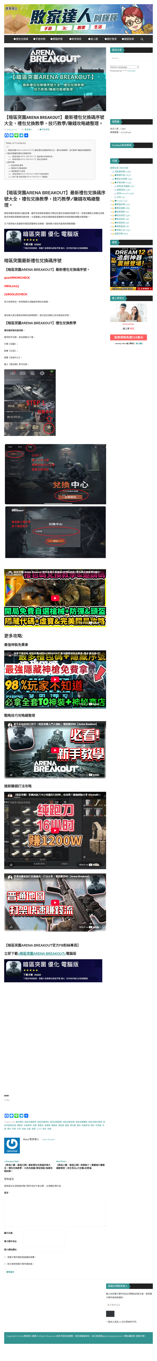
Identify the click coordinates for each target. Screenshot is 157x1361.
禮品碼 (61, 1125)
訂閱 (110, 1313)
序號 (14, 1129)
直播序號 (86, 1125)
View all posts (48, 1139)
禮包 (9, 1129)
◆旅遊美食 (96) (122, 222)
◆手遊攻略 (39, 39)
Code (39, 1129)
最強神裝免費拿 (17, 165)
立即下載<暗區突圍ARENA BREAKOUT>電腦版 (29, 177)
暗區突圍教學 (30, 1122)
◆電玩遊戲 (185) (122, 208)
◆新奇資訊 (75, 39)
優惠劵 (20, 1125)
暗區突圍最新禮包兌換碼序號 (19, 153)
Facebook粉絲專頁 (121, 145)
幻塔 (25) (121, 197)
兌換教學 (28, 1125)
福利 (92, 1125)
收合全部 (124, 168)
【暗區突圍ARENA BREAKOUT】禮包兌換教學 (29, 159)
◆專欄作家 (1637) (123, 175)
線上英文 (114, 305)
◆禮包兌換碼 (20, 39)
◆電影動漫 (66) (122, 226)
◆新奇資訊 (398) (122, 215)
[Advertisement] (55, 1007)
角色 (44, 1129)
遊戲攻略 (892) (121, 233)
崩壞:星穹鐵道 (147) (125, 186)
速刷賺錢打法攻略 (18, 171)
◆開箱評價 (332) (122, 204)
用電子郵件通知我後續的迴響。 (22, 1257)
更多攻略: (11, 162)
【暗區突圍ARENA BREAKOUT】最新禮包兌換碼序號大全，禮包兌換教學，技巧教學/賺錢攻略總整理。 (50, 150)
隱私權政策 (129, 1336)
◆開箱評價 (56, 39)
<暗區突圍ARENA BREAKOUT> (42, 954)
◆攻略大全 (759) (122, 230)
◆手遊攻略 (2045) (123, 182)
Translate (131, 71)
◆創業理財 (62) (122, 212)
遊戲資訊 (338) (123, 190)
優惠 (67, 1125)
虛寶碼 (47, 1125)
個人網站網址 (10, 1249)
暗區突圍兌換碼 (95, 1122)
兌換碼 (98, 1125)
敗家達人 (29, 129)
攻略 (49, 1129)
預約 (79, 1125)
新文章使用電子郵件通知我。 (20, 1264)
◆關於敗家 (111, 39)
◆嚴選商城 (128, 39)
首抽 (24, 1129)
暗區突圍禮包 (43, 1122)
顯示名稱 (8, 1233)
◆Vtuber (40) (121, 201)
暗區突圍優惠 (56, 1122)
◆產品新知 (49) (122, 219)
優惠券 (40, 1125)
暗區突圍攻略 (69, 1122)
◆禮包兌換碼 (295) (123, 179)
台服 (29, 1129)
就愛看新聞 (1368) (123, 171)
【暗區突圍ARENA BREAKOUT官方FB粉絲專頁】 (30, 174)
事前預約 (20, 1122)
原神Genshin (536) (125, 193)
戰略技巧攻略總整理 (19, 168)
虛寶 (34, 1129)
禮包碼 (73, 1125)
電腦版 (54, 1125)
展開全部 (114, 168)
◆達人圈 (93, 39)
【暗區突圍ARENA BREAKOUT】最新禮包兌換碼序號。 (32, 156)
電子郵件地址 (10, 1241)
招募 (35, 1125)
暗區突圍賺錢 (81, 1122)
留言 (7, 1192)
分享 (19, 1129)
